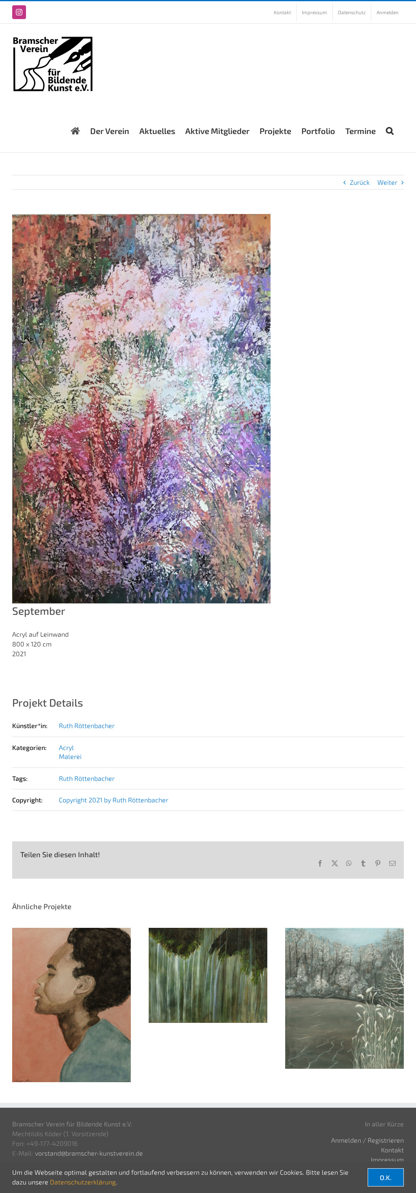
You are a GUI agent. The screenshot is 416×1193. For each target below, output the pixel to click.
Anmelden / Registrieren (367, 1140)
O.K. (386, 1177)
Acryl (66, 747)
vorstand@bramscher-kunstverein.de (89, 1153)
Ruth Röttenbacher (87, 725)
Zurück (360, 182)
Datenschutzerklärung (83, 1182)
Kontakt (392, 1150)
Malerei (70, 756)
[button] (390, 128)
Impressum (387, 1159)
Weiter (387, 182)
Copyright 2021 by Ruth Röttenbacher (113, 800)
